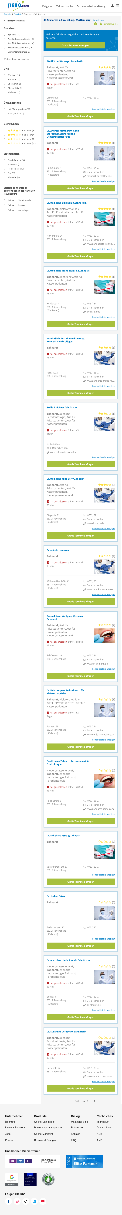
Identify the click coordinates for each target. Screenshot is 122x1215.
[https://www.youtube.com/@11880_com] (42, 1201)
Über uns (10, 1121)
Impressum (103, 1121)
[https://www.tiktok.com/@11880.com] (25, 1201)
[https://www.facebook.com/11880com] (8, 1201)
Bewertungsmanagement (48, 1127)
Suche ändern (98, 20)
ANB (99, 1140)
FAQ (73, 1140)
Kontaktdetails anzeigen (103, 109)
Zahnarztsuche (64, 6)
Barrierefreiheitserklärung (91, 6)
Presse (9, 1140)
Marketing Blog (79, 1121)
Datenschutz (104, 1127)
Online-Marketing (44, 1134)
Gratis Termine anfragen (75, 45)
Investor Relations (15, 1127)
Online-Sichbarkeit (44, 1121)
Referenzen (77, 1127)
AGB (99, 1134)
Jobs (7, 1134)
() (14, 34)
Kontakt (75, 1134)
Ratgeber (47, 6)
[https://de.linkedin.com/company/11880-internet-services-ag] (34, 1201)
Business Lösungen (45, 1140)
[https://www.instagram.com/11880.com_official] (17, 1201)
